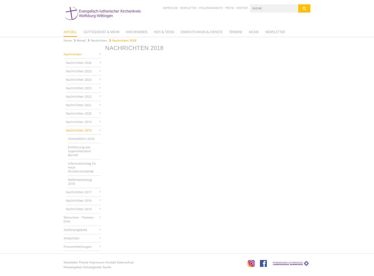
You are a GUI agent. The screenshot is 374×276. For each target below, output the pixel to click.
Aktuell (70, 32)
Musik (254, 32)
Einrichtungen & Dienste (201, 32)
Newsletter (188, 8)
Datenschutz (125, 262)
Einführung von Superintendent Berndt (79, 151)
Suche (107, 267)
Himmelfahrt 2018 (81, 139)
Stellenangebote (210, 8)
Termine (235, 32)
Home (68, 40)
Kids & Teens (164, 32)
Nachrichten (98, 40)
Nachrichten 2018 (123, 40)
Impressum (170, 8)
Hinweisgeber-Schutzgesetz (83, 267)
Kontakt (242, 8)
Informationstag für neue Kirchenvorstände (82, 167)
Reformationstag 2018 (80, 182)
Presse (229, 8)
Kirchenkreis (136, 32)
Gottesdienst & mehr (101, 32)
